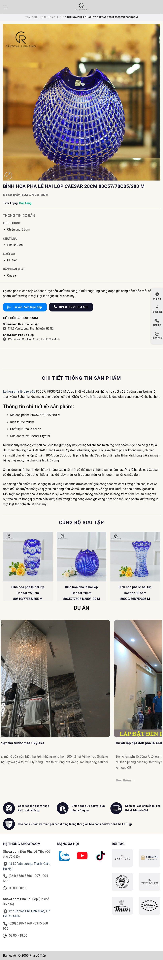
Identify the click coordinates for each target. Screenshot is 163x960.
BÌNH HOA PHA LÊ (51, 17)
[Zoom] (8, 176)
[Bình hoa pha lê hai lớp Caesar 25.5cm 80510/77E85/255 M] (28, 556)
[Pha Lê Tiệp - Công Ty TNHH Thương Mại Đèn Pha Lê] (81, 6)
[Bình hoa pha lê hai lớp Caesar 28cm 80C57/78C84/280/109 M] (81, 556)
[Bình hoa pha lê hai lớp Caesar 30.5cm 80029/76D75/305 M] (135, 556)
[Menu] (5, 7)
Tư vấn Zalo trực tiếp (27, 307)
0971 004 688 (73, 307)
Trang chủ (31, 17)
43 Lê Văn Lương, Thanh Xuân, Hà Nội (31, 328)
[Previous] (3, 567)
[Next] (160, 567)
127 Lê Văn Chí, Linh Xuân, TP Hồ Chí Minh (34, 339)
